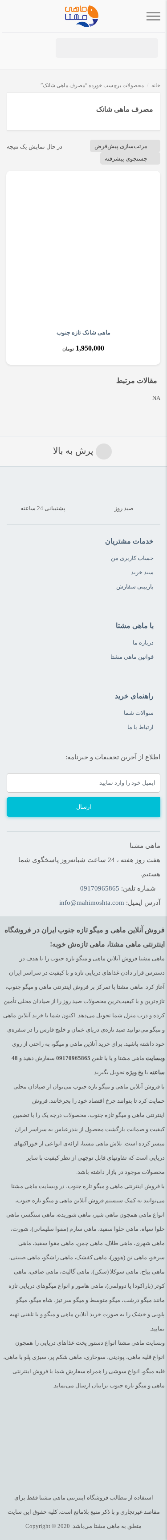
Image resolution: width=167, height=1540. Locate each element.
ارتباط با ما (140, 727)
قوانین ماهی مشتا (132, 656)
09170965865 (99, 888)
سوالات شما (139, 713)
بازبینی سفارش (135, 586)
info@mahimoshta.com (91, 902)
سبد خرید (142, 572)
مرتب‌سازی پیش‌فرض (120, 146)
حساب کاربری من (132, 558)
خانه (155, 85)
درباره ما (143, 642)
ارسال (83, 806)
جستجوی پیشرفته (126, 158)
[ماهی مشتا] (81, 16)
